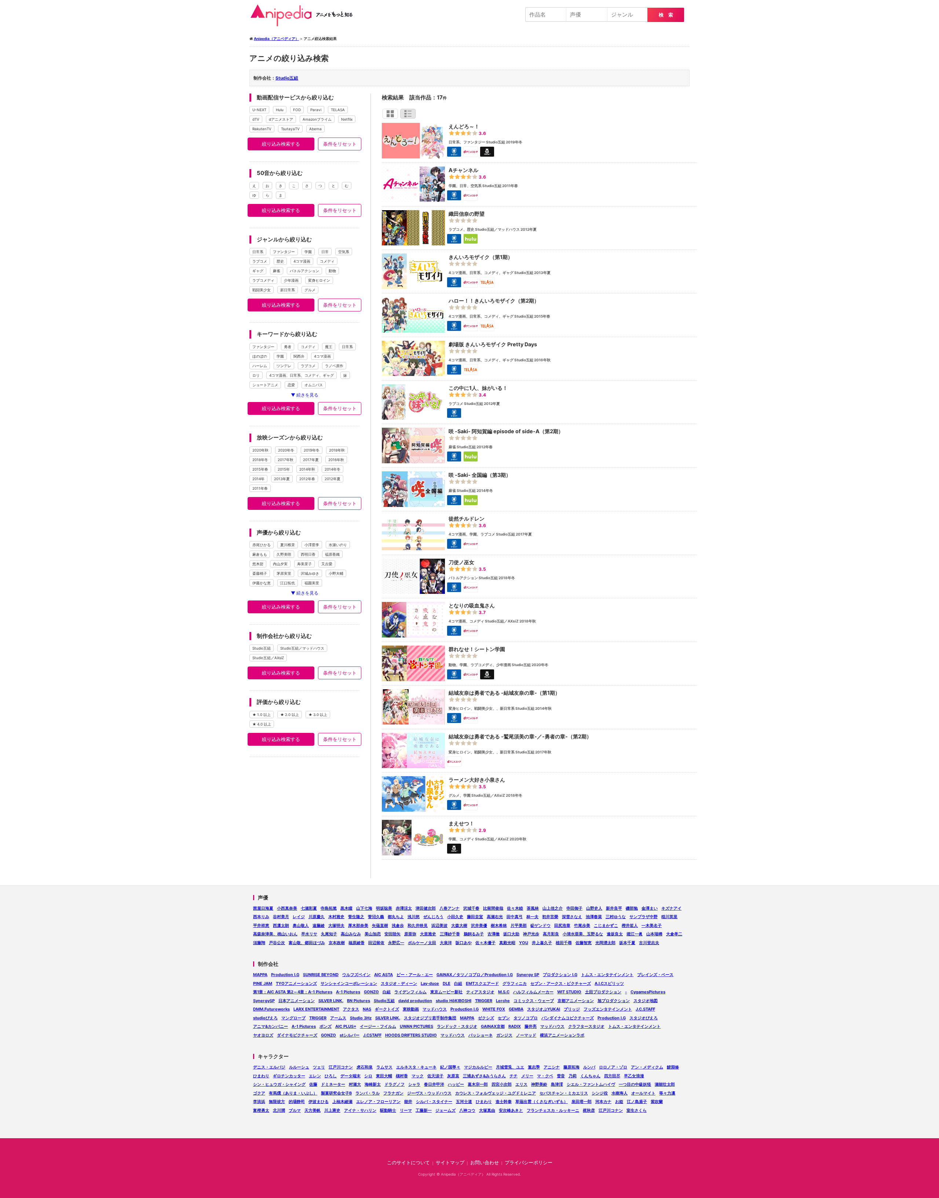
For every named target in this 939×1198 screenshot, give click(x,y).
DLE (446, 983)
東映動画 (411, 1009)
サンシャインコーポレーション (349, 983)
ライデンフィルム (410, 991)
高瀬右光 (495, 916)
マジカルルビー (478, 1067)
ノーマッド (526, 1035)
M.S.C (503, 991)
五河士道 (464, 1101)
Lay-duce (430, 983)
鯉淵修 (673, 1067)
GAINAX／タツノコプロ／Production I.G (474, 974)
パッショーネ (480, 1035)
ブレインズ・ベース (655, 974)
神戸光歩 (531, 933)
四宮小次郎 (502, 1084)
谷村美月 (281, 916)
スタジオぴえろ (643, 1017)
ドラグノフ (394, 1084)
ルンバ (589, 1067)
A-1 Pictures (348, 991)
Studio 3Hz (361, 1017)
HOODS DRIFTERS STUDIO (411, 1035)
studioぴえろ (265, 1017)
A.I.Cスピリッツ (609, 983)
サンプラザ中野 (643, 916)
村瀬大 (355, 1084)
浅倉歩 (398, 925)
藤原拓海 (571, 1067)
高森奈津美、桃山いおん (275, 933)
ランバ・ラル (367, 1093)
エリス (521, 1084)
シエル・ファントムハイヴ (591, 1084)
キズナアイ (671, 908)
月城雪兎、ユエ (510, 1067)
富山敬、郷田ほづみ (307, 942)
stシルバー (349, 1035)
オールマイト (643, 1093)
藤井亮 (531, 1026)
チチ (513, 1075)
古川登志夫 (649, 942)
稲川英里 (669, 916)
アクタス (351, 1009)
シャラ (414, 1084)
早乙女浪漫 (634, 1075)
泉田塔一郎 (581, 1101)
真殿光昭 (507, 942)
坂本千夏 (627, 942)
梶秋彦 (589, 1110)
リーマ (406, 1110)
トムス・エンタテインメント (607, 974)
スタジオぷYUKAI (543, 1009)
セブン (504, 1017)
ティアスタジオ (480, 991)
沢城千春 (471, 908)
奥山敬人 (301, 925)
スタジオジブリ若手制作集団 (430, 1017)
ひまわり (261, 1075)
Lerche (503, 1000)
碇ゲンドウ (540, 925)
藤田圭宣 (475, 916)
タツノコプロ (526, 1017)
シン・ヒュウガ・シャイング (279, 1084)
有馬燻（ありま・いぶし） (293, 1093)
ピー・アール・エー (415, 974)
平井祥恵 (261, 925)
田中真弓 (515, 916)
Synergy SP (527, 974)
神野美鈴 (539, 1084)
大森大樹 (459, 925)
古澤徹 (493, 933)
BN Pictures (358, 1000)
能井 (408, 1101)
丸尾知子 (329, 933)
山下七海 (364, 908)
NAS (367, 1009)
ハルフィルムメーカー (533, 991)
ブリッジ (572, 1009)
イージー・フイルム (378, 1026)
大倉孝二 (674, 933)
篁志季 (534, 1067)
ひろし (331, 1075)
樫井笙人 (630, 925)
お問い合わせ (484, 1162)
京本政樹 (337, 942)
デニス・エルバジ (269, 1067)
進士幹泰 (504, 1101)
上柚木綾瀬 (342, 1101)
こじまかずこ (606, 925)
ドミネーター (333, 1084)
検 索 (666, 15)
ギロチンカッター (289, 1075)
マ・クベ (545, 1075)
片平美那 (519, 925)
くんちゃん (590, 1075)
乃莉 (573, 1075)
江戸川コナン (341, 1067)
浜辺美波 (439, 925)
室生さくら (636, 1110)
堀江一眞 (634, 933)
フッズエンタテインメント (608, 1009)
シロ (368, 1075)
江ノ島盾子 (637, 1101)
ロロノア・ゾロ (613, 1067)
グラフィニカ (515, 983)
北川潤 (279, 1110)
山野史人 (594, 908)
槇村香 (402, 1075)
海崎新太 (373, 1084)
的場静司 (297, 1101)
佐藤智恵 (584, 942)
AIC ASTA (383, 974)
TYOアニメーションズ (296, 983)
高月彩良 (551, 933)
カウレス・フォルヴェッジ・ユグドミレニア (495, 1093)
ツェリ (319, 1067)
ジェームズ (445, 1110)
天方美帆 (312, 1110)
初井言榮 (550, 916)
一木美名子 (652, 925)
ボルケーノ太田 (422, 942)
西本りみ (261, 916)
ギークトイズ (387, 1009)
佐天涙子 (435, 1075)
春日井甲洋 (434, 1084)
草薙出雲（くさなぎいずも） (541, 1101)
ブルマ (295, 1110)
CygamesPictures (648, 991)
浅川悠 (414, 916)
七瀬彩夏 (309, 908)
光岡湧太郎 (605, 942)
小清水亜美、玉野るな (583, 933)
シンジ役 (600, 1093)
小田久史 (455, 916)
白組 (458, 983)
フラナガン (393, 1093)
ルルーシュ (299, 1067)
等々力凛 (667, 1093)
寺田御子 (574, 908)
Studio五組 (286, 78)
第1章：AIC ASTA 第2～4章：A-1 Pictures (292, 991)
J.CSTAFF (372, 1035)
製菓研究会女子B (336, 1093)
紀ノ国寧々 (450, 1067)
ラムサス (384, 1067)
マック (418, 1075)
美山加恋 (373, 933)
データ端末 (350, 1075)
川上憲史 (332, 1110)
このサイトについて (408, 1162)
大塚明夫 (336, 925)
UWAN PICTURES (416, 1026)
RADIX (514, 1026)
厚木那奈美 (358, 925)
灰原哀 (453, 1075)
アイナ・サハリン (360, 1110)
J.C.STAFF (645, 1009)
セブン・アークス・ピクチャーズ (560, 983)
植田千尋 (564, 942)
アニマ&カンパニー (270, 1026)
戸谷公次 (277, 942)
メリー (527, 1075)
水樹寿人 (619, 1093)
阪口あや (464, 942)
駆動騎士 (388, 1110)
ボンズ (325, 1026)
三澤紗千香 (450, 933)
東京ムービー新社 (446, 991)
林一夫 (532, 916)
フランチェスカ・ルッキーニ (553, 1110)
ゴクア (259, 1093)
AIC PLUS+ (345, 1026)
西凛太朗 (281, 925)
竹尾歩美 (582, 925)
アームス (338, 1017)
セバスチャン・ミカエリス (564, 1093)
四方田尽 (612, 1075)
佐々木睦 (515, 908)
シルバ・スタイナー (434, 1101)
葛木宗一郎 (478, 1084)
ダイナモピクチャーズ (297, 1035)
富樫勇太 (261, 1110)
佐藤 (313, 1084)
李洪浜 (259, 1101)
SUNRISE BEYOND (321, 974)
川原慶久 (316, 916)
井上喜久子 (542, 942)
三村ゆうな (616, 916)
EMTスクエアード (482, 983)
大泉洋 (446, 942)
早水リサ (309, 933)
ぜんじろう (433, 916)
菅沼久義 (376, 916)
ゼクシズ (486, 1017)
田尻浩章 (562, 925)
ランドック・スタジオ (457, 1026)
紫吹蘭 (657, 1101)
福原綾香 (356, 942)
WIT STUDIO (569, 991)
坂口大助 (511, 933)
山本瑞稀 (654, 933)
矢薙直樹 (380, 925)
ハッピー (456, 1084)
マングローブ (293, 1017)
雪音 (561, 1075)
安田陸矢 (392, 933)
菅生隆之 (356, 916)
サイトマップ (450, 1162)
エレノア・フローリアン (378, 1101)
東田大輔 (384, 1075)
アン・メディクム (647, 1067)
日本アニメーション (296, 1000)
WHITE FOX (493, 1009)
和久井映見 (418, 925)
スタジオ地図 (645, 1000)
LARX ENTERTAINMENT (316, 1009)
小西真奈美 (287, 908)
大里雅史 (428, 933)
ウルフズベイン (356, 974)
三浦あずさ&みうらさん (484, 1075)
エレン (315, 1075)
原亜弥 (410, 933)
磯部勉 (632, 908)
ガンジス (504, 1035)
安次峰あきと (511, 1110)
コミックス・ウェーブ (534, 1000)
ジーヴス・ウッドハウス (429, 1093)
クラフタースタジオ (586, 1026)
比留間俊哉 (493, 908)
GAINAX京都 (493, 1026)
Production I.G (285, 974)
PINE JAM (262, 983)
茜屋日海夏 (263, 908)
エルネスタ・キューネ (416, 1067)
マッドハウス (435, 1009)
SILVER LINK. (330, 1000)
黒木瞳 (346, 908)
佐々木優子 (485, 942)
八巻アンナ (449, 908)
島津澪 (557, 1084)
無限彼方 (277, 1101)
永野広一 (396, 942)
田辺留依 (376, 942)
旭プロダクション (614, 1000)
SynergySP (264, 1000)
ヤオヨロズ (263, 1035)
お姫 (619, 1101)
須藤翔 (259, 942)
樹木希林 (499, 925)
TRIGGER (483, 1000)
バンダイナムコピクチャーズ (567, 1017)
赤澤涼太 (404, 908)
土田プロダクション (603, 991)
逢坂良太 (615, 933)
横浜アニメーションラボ (562, 1035)
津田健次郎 (426, 908)
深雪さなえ (572, 916)
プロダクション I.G (560, 974)
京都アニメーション (576, 1000)
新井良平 (614, 908)
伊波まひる (318, 1101)
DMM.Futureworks (271, 1009)
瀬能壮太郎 (665, 1084)
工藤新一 (424, 1110)
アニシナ (552, 1067)
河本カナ (603, 1101)
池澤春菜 (594, 916)
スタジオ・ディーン (399, 983)
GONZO (371, 991)
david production (415, 1000)
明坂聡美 (384, 908)
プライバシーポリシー (528, 1162)
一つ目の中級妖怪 (635, 1084)
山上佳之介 (552, 908)
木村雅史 (336, 916)
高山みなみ (351, 933)
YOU (523, 942)
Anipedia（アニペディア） (304, 15)
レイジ (299, 916)
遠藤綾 (319, 925)
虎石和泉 (365, 1067)
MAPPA (260, 974)
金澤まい (650, 908)
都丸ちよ (396, 916)
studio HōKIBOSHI (453, 1000)
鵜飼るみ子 (474, 933)
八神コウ (467, 1110)
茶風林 (533, 908)
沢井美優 (479, 925)
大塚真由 (487, 1110)
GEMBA (516, 1009)
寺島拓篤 (329, 908)
